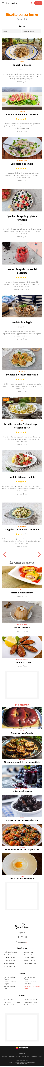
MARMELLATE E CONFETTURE (22, 789)
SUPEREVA (22, 1053)
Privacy (18, 1056)
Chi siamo (4, 1056)
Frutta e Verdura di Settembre (30, 983)
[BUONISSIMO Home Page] (22, 926)
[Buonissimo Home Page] (8, 3)
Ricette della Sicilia (30, 999)
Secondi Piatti (28, 952)
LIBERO (6, 1050)
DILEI (20, 1051)
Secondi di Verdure (30, 955)
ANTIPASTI (22, 213)
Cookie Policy (25, 1056)
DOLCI (22, 266)
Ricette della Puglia (30, 1002)
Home (16, 11)
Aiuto (22, 1057)
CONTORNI (22, 759)
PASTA (22, 421)
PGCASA (37, 1050)
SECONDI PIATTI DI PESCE (22, 659)
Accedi (38, 3)
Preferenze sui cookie (36, 1056)
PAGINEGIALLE (18, 1050)
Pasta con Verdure (10, 961)
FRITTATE (22, 589)
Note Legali (12, 1056)
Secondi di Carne (29, 961)
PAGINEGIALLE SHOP (28, 1050)
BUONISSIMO (38, 1051)
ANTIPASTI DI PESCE (22, 160)
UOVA (22, 876)
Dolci (25, 966)
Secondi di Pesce (29, 958)
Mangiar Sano (8, 999)
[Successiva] (39, 554)
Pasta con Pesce (9, 958)
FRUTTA (22, 818)
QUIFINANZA (31, 1051)
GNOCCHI (22, 61)
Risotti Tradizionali (10, 966)
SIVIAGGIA (24, 1051)
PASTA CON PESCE (22, 526)
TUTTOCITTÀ (14, 1051)
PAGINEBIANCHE (6, 1051)
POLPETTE (22, 371)
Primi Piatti (7, 955)
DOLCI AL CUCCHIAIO (22, 624)
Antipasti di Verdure (10, 952)
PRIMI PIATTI (22, 319)
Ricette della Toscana (31, 1005)
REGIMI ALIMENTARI (24, 11)
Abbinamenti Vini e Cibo (12, 1002)
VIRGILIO (11, 1050)
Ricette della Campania (11, 1005)
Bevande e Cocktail (30, 963)
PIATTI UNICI (22, 111)
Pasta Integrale (9, 963)
